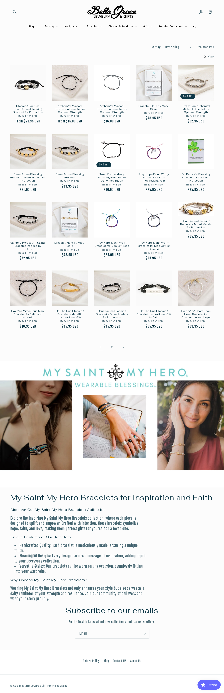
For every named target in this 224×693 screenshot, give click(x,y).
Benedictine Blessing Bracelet (70, 176)
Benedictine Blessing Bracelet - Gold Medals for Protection (28, 177)
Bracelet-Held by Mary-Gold (69, 244)
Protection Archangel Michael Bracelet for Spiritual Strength (196, 109)
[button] (14, 12)
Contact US (119, 661)
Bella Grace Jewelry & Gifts (33, 685)
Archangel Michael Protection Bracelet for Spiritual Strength (70, 109)
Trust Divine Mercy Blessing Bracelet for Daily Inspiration (112, 177)
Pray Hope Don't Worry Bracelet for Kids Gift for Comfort (154, 246)
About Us (135, 661)
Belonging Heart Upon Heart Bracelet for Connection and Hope (196, 314)
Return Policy (91, 661)
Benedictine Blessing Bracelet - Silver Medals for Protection (112, 314)
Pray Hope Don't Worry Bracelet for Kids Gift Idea (112, 244)
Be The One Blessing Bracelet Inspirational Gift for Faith (154, 314)
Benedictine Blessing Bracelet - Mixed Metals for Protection (196, 224)
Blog (106, 661)
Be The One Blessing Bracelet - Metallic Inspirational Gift (70, 314)
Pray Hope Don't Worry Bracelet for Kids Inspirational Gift (154, 177)
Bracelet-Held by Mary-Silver (154, 107)
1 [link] (101, 347)
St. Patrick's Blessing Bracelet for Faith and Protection (196, 177)
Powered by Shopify (57, 685)
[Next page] (123, 347)
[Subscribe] (144, 633)
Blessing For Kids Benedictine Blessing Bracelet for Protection (28, 109)
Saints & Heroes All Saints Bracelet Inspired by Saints (28, 246)
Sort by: (156, 47)
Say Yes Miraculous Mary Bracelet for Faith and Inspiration (28, 314)
